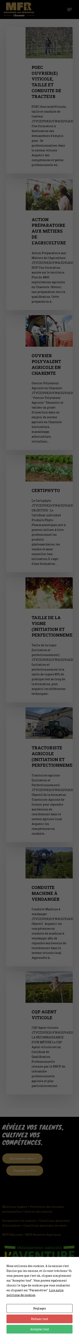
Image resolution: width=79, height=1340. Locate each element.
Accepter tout (39, 1329)
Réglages (39, 1308)
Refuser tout (39, 1319)
